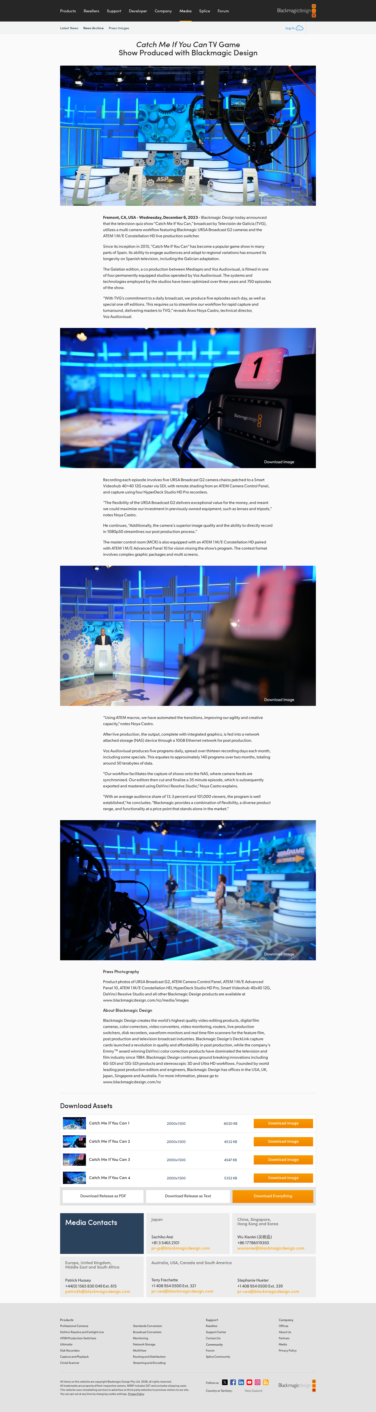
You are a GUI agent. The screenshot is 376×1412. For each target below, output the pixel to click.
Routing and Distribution (149, 1356)
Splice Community (218, 1356)
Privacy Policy (288, 1350)
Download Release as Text (188, 1195)
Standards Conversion (147, 1326)
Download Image (279, 199)
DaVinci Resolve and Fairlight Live (82, 1332)
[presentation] (67, 136)
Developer (138, 10)
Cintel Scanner (69, 1363)
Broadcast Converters (147, 1332)
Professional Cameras (74, 1326)
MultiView (139, 1350)
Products (68, 10)
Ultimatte (66, 1344)
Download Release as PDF (103, 1195)
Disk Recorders (70, 1350)
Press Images (119, 28)
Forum (223, 10)
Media (186, 10)
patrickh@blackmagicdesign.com (97, 1291)
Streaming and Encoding (149, 1363)
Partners (284, 1338)
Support (114, 10)
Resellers (91, 10)
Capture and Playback (74, 1356)
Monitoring (140, 1338)
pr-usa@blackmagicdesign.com (182, 1291)
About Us (285, 1332)
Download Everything (273, 1195)
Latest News (69, 28)
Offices (283, 1326)
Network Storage (144, 1344)
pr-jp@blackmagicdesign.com (180, 1248)
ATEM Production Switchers (78, 1338)
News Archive (93, 28)
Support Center (216, 1332)
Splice (204, 10)
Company (163, 10)
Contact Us (213, 1338)
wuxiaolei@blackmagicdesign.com (270, 1248)
